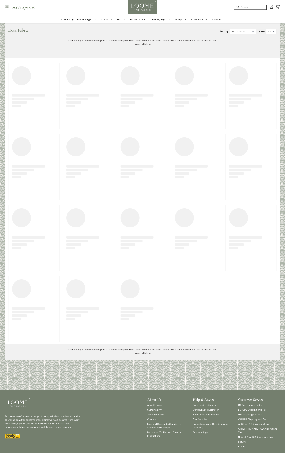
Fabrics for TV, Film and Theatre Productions (164, 434)
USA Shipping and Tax (250, 414)
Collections (197, 19)
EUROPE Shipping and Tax (252, 409)
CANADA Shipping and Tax (252, 419)
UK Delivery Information (250, 405)
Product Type (84, 19)
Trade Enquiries (155, 414)
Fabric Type (136, 19)
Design (178, 19)
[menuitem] (86, 20)
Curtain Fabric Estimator (206, 409)
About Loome (154, 405)
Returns (242, 441)
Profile (241, 446)
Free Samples (200, 419)
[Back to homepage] (142, 7)
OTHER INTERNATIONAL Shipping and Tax (257, 430)
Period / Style (159, 19)
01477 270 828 (23, 7)
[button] (278, 7)
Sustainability (154, 409)
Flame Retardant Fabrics (206, 414)
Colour (104, 19)
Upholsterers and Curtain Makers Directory (210, 425)
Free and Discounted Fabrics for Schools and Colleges (164, 425)
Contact (217, 19)
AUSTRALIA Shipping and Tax (253, 424)
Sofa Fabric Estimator (204, 405)
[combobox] (253, 7)
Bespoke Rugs (200, 432)
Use (119, 19)
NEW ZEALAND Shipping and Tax (255, 437)
